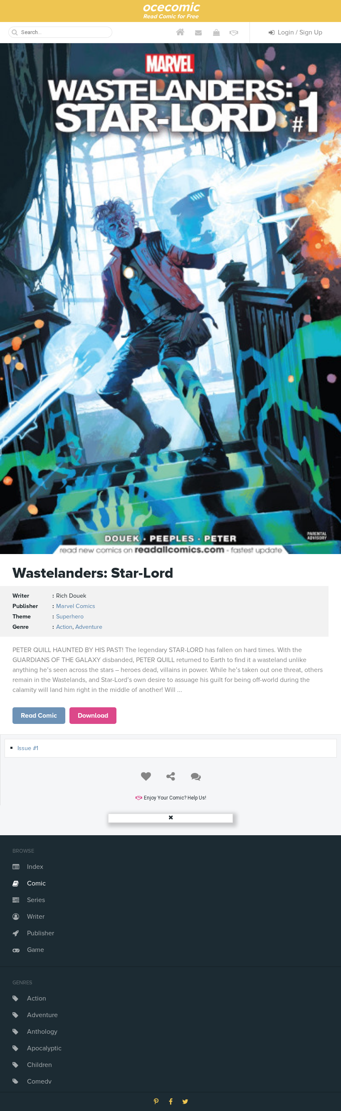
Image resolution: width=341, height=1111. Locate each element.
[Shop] (216, 32)
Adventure (42, 1015)
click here (39, 715)
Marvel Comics (75, 606)
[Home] (180, 32)
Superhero (70, 616)
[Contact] (198, 32)
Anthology (42, 1032)
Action (36, 998)
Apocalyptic (44, 1048)
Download (93, 715)
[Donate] (234, 32)
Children (39, 1065)
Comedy (39, 1081)
